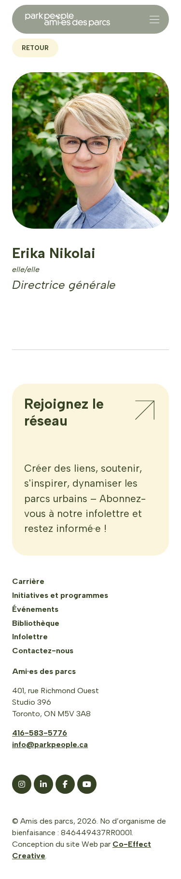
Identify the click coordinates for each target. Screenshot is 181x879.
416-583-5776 (39, 732)
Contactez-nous (42, 650)
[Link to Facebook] (65, 784)
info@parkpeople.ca (50, 744)
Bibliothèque (35, 623)
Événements (35, 609)
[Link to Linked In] (43, 784)
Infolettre (30, 636)
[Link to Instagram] (21, 784)
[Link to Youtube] (87, 784)
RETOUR (35, 48)
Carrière (28, 581)
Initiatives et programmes (60, 595)
